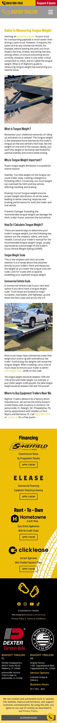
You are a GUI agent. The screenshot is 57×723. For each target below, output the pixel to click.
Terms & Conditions (36, 618)
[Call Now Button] (50, 717)
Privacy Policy (17, 618)
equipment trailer (26, 36)
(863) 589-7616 (14, 3)
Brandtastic (28, 615)
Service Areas (40, 615)
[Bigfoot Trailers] (20, 10)
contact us (12, 417)
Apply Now (28, 464)
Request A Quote (46, 3)
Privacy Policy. (30, 711)
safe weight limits (13, 370)
